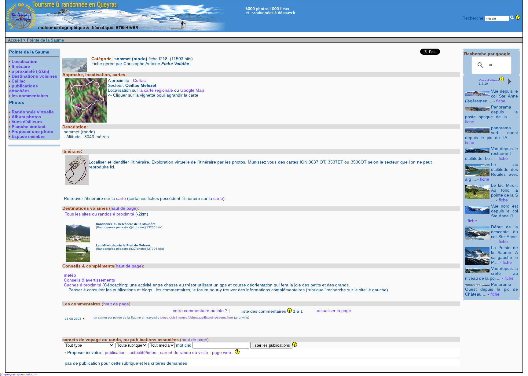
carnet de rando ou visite (184, 352)
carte (121, 198)
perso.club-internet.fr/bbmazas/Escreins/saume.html (196, 317)
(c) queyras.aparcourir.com (18, 374)
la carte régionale (156, 90)
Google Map (192, 90)
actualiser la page (334, 310)
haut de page (123, 208)
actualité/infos (143, 352)
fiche (500, 100)
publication (115, 352)
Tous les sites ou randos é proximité (100, 214)
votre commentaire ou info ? (200, 310)
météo (70, 275)
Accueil (15, 40)
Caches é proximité (82, 284)
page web (221, 352)
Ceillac (139, 80)
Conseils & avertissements (89, 280)
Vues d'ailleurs (489, 80)
